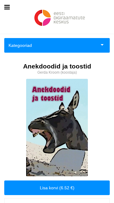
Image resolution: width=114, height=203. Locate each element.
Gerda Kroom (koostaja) (57, 72)
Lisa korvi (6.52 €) (57, 187)
